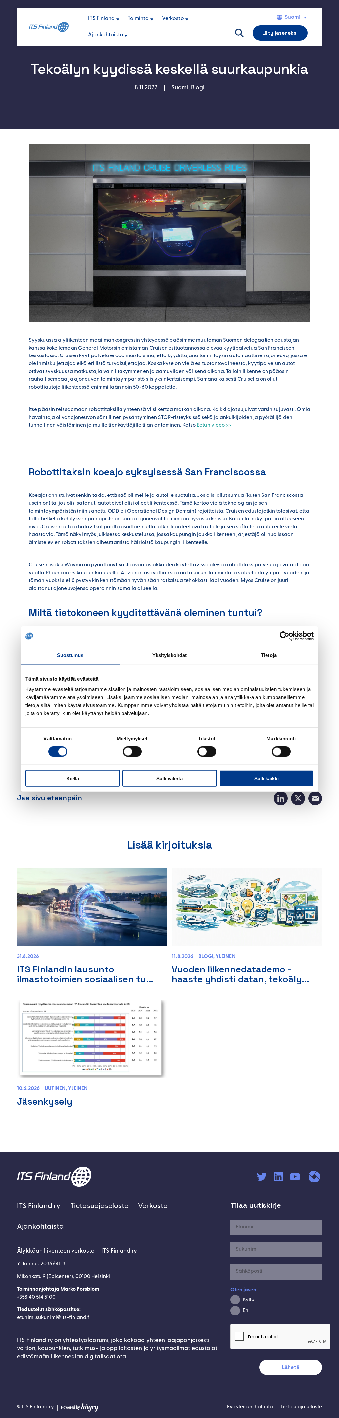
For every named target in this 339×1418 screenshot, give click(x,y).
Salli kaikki (266, 778)
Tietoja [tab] (269, 655)
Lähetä (291, 1367)
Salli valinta (169, 778)
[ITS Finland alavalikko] (117, 19)
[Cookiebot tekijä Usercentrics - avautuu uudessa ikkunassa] (285, 636)
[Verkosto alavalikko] (186, 19)
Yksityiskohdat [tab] (169, 655)
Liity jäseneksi (279, 33)
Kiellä (72, 778)
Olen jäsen (243, 1290)
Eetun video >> (214, 425)
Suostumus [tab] (70, 655)
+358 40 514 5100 (36, 1297)
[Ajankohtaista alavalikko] (125, 35)
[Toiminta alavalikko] (151, 19)
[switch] (132, 751)
